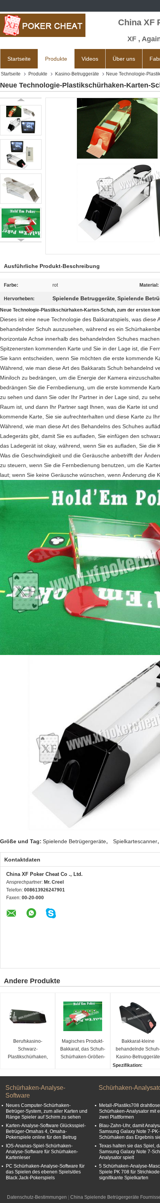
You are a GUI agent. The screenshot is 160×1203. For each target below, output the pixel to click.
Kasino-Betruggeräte (77, 74)
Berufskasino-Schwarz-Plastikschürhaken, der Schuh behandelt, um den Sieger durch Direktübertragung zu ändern (27, 1049)
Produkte (56, 59)
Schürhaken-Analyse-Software (35, 1091)
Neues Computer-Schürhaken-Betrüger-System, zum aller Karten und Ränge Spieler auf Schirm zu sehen (46, 1111)
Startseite (19, 59)
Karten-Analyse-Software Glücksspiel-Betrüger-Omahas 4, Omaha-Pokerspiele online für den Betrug (46, 1131)
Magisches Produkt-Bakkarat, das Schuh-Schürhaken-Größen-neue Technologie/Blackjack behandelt (83, 1049)
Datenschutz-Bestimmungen (37, 1197)
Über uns (124, 59)
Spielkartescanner (135, 841)
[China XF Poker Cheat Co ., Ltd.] (42, 25)
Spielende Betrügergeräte (74, 841)
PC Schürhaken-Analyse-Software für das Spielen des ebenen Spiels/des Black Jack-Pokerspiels (45, 1171)
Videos (90, 59)
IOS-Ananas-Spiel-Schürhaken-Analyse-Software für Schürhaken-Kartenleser (42, 1151)
